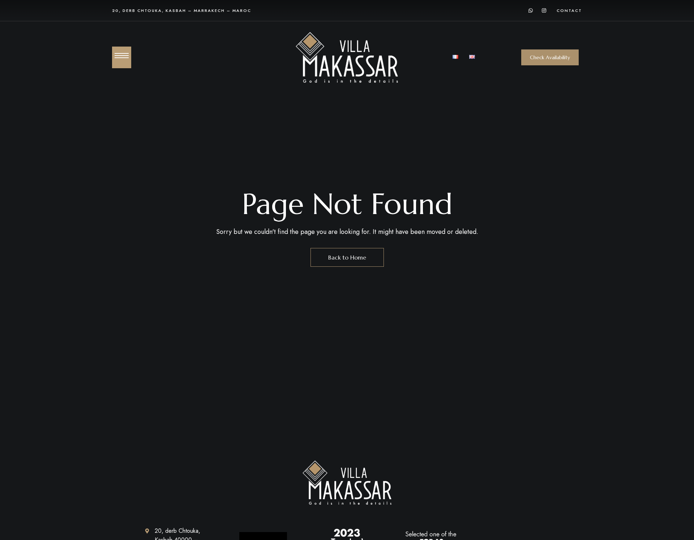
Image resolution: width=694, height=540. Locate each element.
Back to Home (347, 257)
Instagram (544, 10)
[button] (550, 57)
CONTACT (569, 10)
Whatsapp (530, 10)
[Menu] (122, 56)
